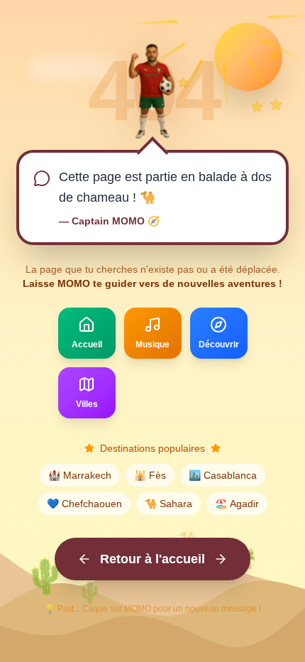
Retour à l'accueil (152, 559)
